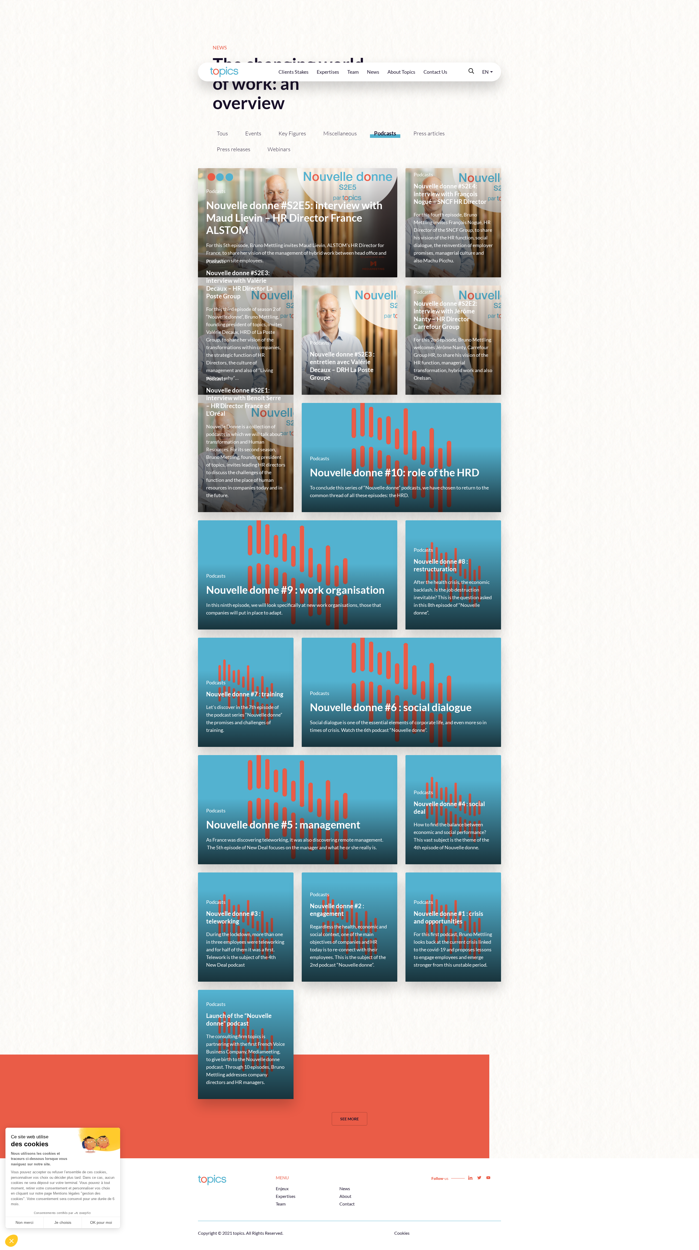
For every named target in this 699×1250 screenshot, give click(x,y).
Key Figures (292, 133)
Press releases (233, 149)
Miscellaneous (340, 133)
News (373, 72)
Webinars (279, 149)
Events (253, 133)
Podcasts (385, 133)
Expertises (328, 72)
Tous (222, 133)
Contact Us (435, 72)
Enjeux (282, 1188)
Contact (347, 1203)
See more (349, 1119)
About (345, 1196)
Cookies (402, 1233)
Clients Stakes (294, 72)
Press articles (429, 133)
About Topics (401, 72)
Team (353, 72)
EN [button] (485, 72)
